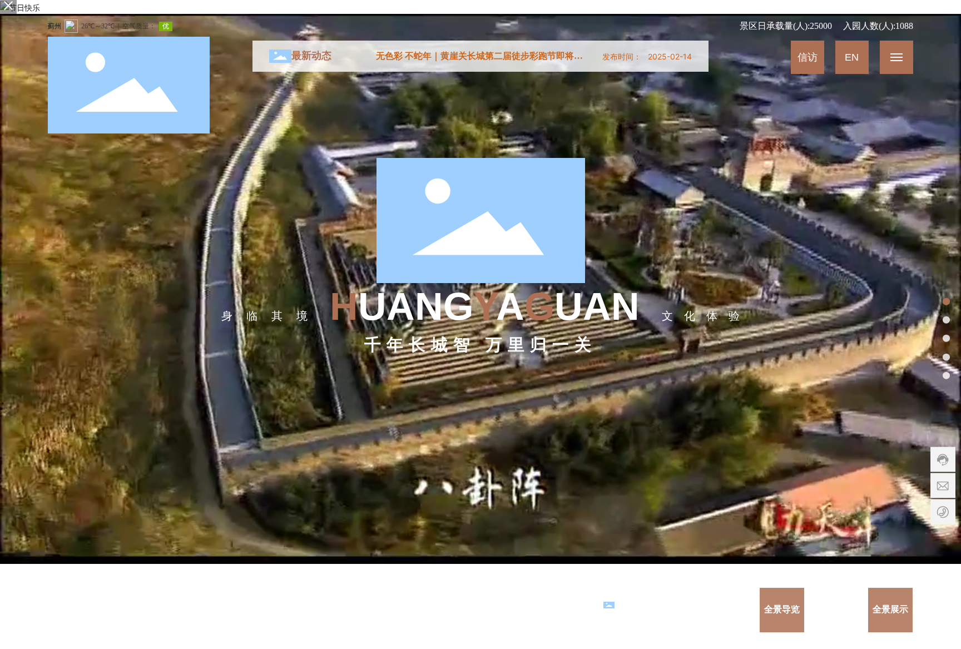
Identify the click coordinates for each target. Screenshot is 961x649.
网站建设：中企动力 (379, 610)
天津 (421, 610)
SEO (441, 610)
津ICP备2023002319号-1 (554, 609)
